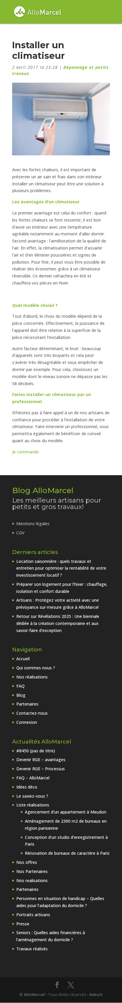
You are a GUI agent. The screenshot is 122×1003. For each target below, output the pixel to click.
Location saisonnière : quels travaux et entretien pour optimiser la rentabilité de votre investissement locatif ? (61, 568)
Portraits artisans (33, 914)
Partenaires (27, 704)
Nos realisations (32, 880)
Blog (20, 695)
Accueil (23, 658)
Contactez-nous (32, 713)
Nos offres (26, 862)
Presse (22, 924)
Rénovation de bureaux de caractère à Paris (67, 853)
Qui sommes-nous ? (35, 668)
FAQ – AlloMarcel (32, 778)
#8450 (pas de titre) (35, 751)
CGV (20, 532)
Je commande (25, 452)
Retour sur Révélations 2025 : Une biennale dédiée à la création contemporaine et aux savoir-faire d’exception (57, 623)
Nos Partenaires (32, 871)
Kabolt (96, 994)
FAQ (20, 686)
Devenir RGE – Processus (40, 768)
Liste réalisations (32, 805)
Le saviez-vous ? (32, 796)
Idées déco (26, 787)
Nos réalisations (32, 677)
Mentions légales (32, 523)
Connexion (26, 722)
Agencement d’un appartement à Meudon (65, 812)
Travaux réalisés (32, 949)
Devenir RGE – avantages (40, 759)
